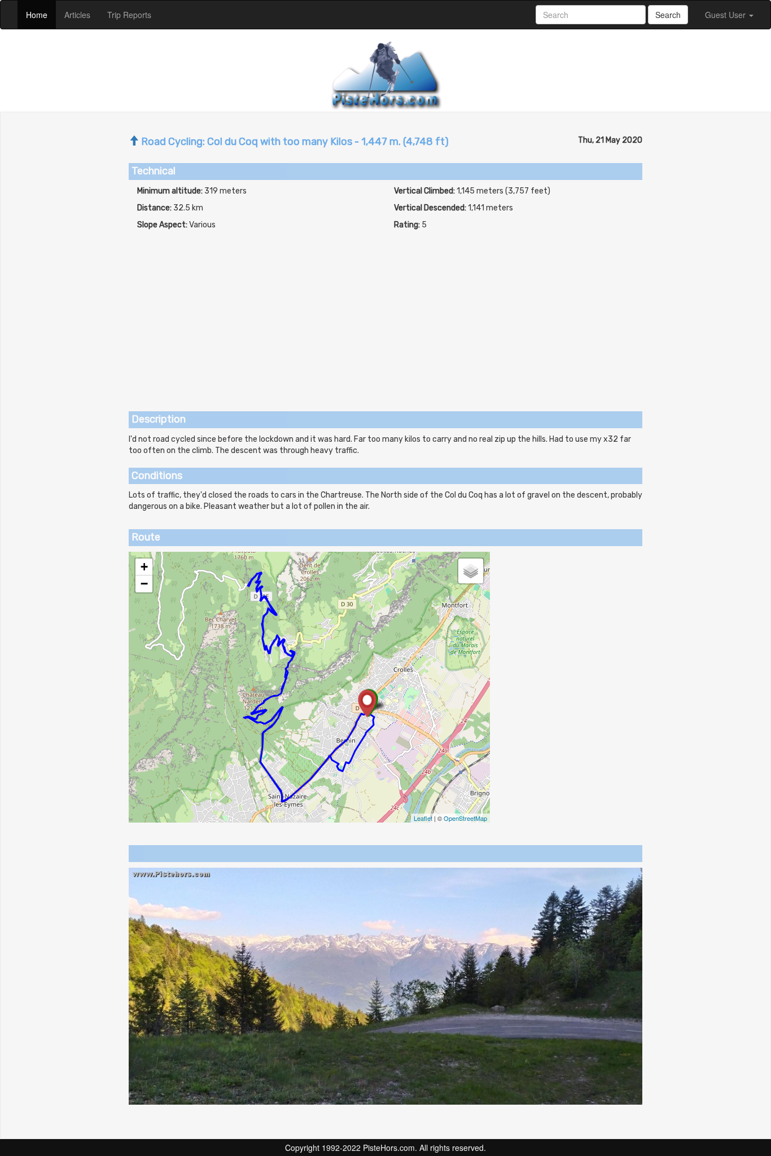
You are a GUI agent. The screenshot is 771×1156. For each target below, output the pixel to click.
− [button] (144, 584)
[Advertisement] (385, 315)
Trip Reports (133, 14)
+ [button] (144, 567)
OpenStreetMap (465, 818)
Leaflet (423, 818)
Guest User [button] (726, 14)
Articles (81, 14)
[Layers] (470, 571)
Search (668, 14)
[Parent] (134, 141)
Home (41, 14)
